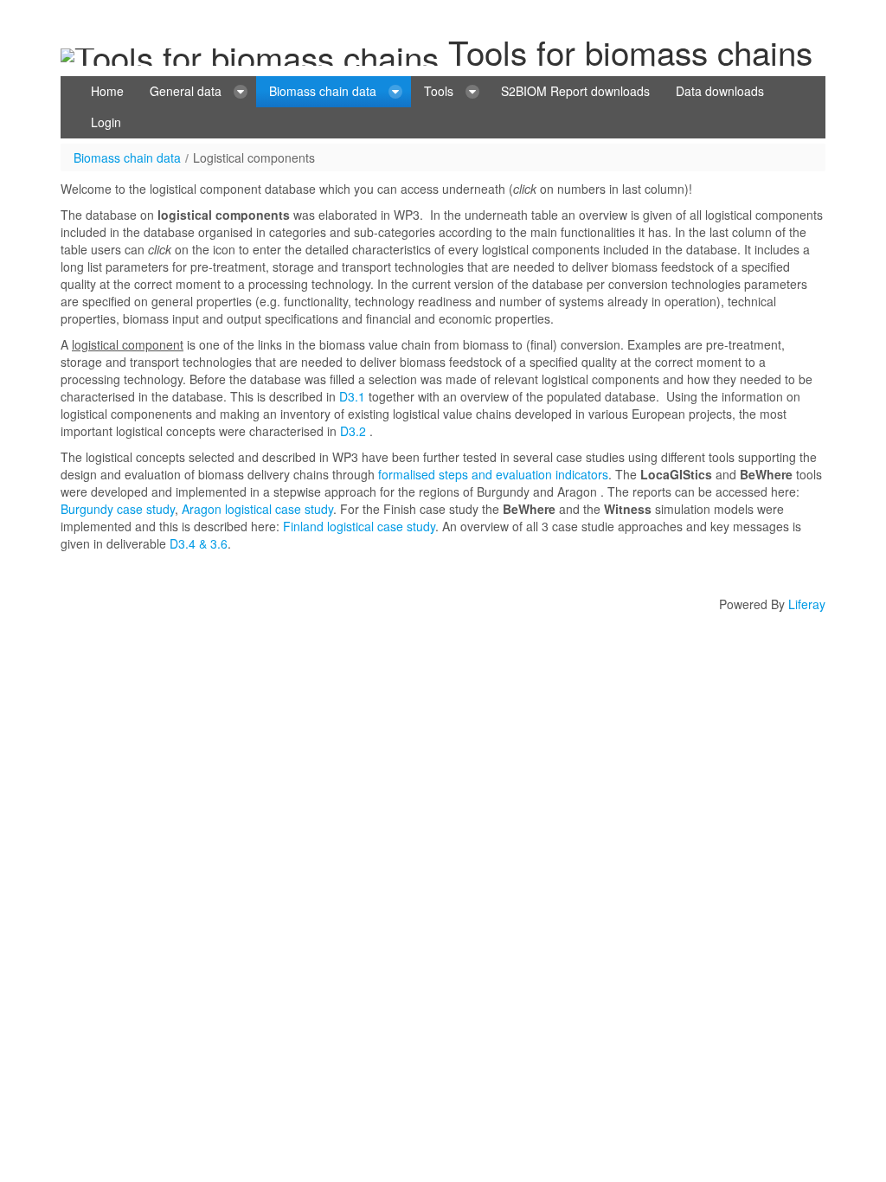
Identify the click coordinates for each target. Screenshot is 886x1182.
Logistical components (254, 157)
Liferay (806, 604)
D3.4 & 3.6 (197, 543)
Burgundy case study (118, 508)
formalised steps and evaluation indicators (493, 474)
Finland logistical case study (359, 526)
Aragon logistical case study (257, 508)
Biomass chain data (127, 157)
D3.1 (352, 396)
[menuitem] (107, 91)
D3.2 (353, 431)
